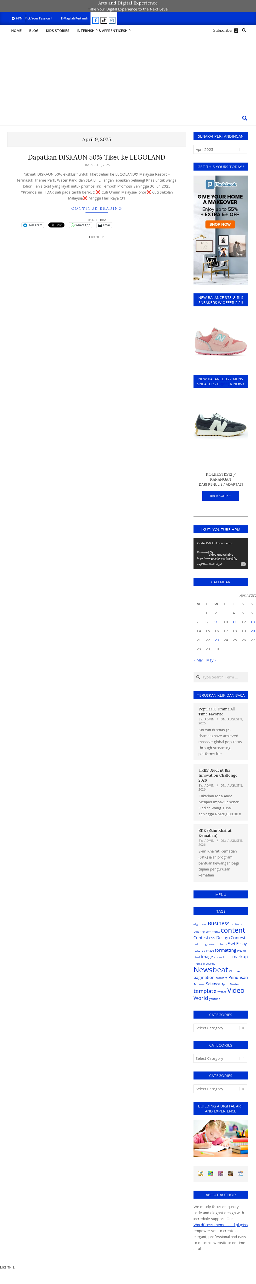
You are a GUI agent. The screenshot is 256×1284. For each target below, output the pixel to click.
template (205, 990)
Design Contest (231, 937)
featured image (204, 950)
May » (211, 659)
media (198, 963)
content (233, 930)
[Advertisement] (128, 73)
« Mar (198, 659)
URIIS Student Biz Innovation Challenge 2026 (218, 775)
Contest (201, 937)
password (222, 978)
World (201, 997)
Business (219, 923)
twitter (222, 992)
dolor (197, 944)
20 (252, 630)
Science (213, 984)
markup (240, 956)
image (207, 956)
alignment (200, 924)
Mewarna (209, 963)
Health (241, 950)
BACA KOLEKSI (220, 495)
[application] (221, 553)
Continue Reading (96, 208)
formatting (225, 950)
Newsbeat (211, 970)
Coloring (199, 931)
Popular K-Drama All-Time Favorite (217, 711)
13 (252, 621)
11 (234, 621)
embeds (221, 944)
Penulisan (238, 977)
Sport (225, 984)
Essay (241, 943)
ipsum (218, 957)
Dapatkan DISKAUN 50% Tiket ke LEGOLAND (96, 157)
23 (216, 639)
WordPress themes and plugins (221, 1224)
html (197, 957)
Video (235, 990)
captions (236, 924)
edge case (208, 944)
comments (213, 931)
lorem (227, 957)
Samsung (199, 984)
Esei (231, 943)
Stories (234, 984)
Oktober (234, 971)
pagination (204, 977)
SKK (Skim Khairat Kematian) (215, 833)
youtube (214, 999)
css (212, 937)
